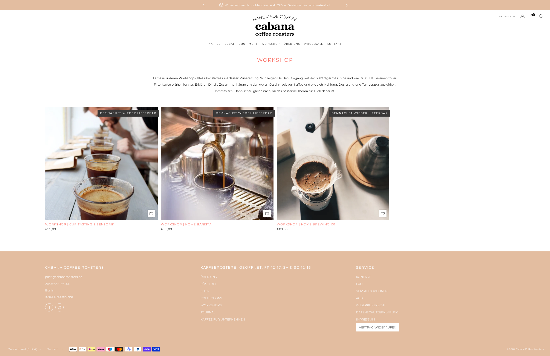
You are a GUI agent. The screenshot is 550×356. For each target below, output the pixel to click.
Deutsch (506, 16)
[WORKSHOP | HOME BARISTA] (217, 163)
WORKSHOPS (211, 305)
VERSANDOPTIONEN (372, 291)
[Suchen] (541, 16)
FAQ (359, 284)
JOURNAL (207, 312)
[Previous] (203, 5)
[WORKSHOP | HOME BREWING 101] (333, 163)
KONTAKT (363, 277)
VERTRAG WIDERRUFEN (377, 327)
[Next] (347, 5)
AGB (359, 298)
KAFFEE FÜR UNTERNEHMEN (222, 319)
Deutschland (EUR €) (22, 349)
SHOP (204, 291)
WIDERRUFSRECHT (371, 305)
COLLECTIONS (211, 298)
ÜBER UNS (208, 277)
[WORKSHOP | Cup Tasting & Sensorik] (101, 163)
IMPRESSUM (365, 319)
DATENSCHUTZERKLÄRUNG (377, 312)
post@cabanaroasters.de (63, 277)
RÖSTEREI (208, 284)
